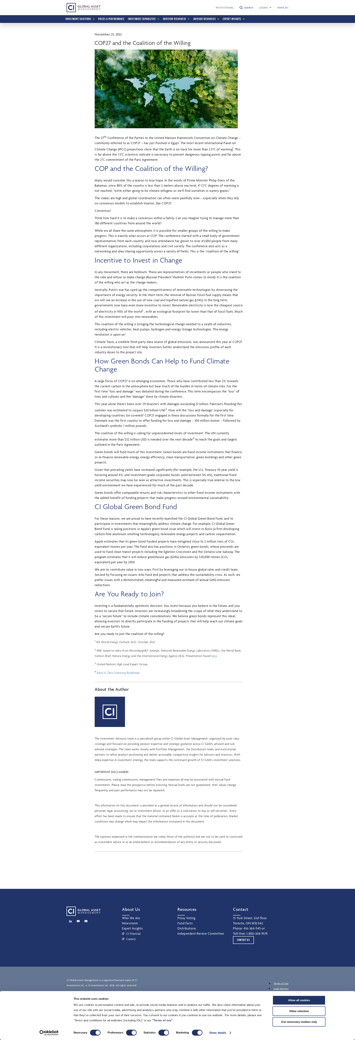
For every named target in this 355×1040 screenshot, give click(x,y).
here (214, 656)
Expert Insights (132, 928)
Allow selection (299, 1011)
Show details (217, 1032)
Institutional (225, 7)
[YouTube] (78, 921)
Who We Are (131, 918)
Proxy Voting (186, 918)
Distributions (187, 928)
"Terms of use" (162, 1020)
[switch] (131, 1033)
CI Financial (133, 933)
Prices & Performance (111, 19)
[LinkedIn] (70, 921)
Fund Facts (185, 923)
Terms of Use (281, 983)
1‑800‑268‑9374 (257, 933)
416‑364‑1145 (252, 928)
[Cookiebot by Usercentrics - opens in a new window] (49, 1033)
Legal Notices (281, 988)
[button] (246, 7)
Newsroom (130, 923)
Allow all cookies (299, 1000)
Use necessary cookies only (299, 1021)
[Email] (86, 921)
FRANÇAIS (282, 7)
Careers (131, 939)
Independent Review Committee (201, 933)
